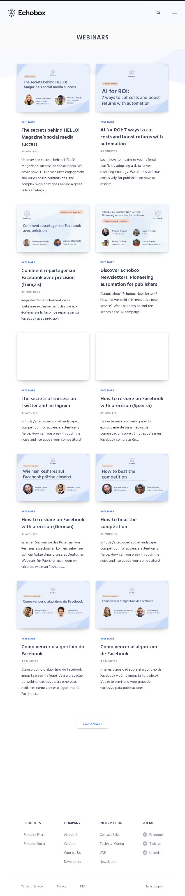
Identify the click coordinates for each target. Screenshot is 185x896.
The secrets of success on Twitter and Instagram (48, 401)
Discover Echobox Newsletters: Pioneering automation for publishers (128, 277)
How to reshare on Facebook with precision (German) (52, 523)
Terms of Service (32, 886)
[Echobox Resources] (27, 12)
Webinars (28, 122)
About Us (71, 834)
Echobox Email (34, 834)
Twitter (155, 843)
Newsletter (108, 861)
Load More (92, 723)
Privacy (61, 886)
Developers (72, 861)
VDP (103, 852)
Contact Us (72, 852)
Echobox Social (35, 843)
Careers (69, 843)
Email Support (155, 886)
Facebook (156, 834)
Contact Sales (110, 834)
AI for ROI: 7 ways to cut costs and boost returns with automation (131, 136)
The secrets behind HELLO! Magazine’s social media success (50, 136)
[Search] (158, 12)
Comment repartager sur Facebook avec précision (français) (48, 277)
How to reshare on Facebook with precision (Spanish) (131, 401)
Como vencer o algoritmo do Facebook (52, 650)
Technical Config (112, 843)
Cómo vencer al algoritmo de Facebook (128, 650)
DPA (83, 886)
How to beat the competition (118, 523)
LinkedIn (155, 852)
